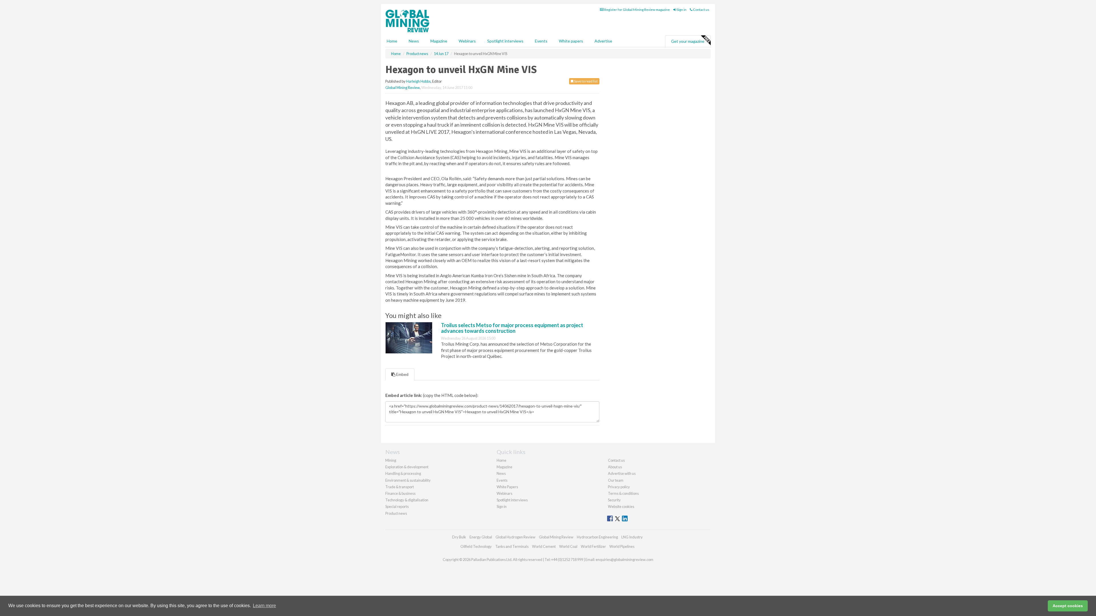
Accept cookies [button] (1068, 605)
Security (614, 500)
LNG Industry (632, 537)
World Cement (544, 546)
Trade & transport (399, 487)
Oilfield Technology (476, 546)
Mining (390, 460)
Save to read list (585, 81)
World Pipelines (621, 546)
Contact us (700, 9)
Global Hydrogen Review (515, 537)
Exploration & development (406, 467)
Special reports (397, 506)
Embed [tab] (401, 374)
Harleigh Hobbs (418, 81)
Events (541, 40)
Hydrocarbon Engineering (597, 537)
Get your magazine (687, 41)
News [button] (414, 40)
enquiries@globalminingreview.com (624, 559)
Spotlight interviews (505, 40)
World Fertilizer (593, 546)
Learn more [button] (264, 605)
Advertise (603, 40)
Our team (615, 480)
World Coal (568, 546)
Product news (396, 513)
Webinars (467, 40)
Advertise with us (622, 473)
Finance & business (400, 493)
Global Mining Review (402, 87)
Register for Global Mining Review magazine (637, 9)
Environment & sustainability (408, 480)
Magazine (438, 40)
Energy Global (481, 537)
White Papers (507, 487)
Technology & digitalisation (406, 500)
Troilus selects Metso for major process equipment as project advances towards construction (512, 328)
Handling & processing (403, 473)
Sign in (681, 9)
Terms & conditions (623, 493)
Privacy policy (619, 487)
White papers (571, 40)
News (501, 473)
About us (615, 467)
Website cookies (621, 506)
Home (392, 40)
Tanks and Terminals (512, 546)
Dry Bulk (459, 537)
